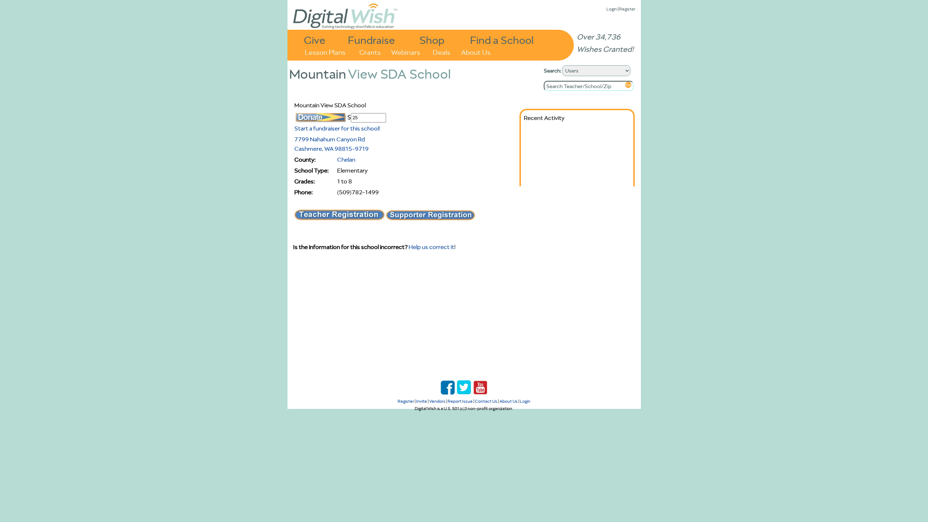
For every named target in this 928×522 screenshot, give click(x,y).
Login (611, 9)
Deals (441, 51)
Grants (370, 51)
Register (627, 9)
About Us (475, 51)
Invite (421, 401)
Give (315, 39)
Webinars (405, 51)
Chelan (346, 159)
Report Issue (460, 401)
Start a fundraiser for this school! (337, 128)
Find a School (502, 39)
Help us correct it (431, 247)
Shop (431, 39)
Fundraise (371, 39)
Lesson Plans (325, 51)
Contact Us (486, 401)
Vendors (437, 401)
